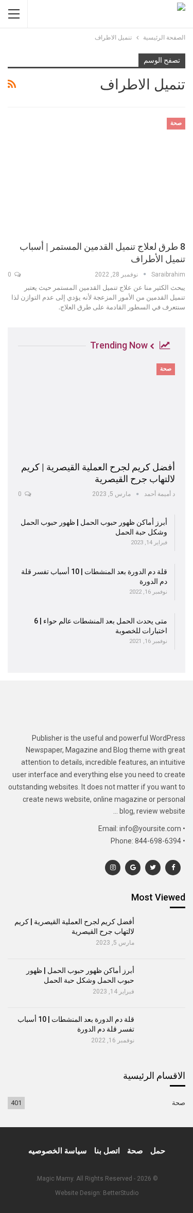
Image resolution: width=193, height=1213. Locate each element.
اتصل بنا (107, 1150)
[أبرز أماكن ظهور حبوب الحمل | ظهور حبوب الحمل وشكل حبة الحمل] (163, 983)
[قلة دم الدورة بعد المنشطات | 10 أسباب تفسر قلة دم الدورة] (163, 1032)
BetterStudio (120, 1193)
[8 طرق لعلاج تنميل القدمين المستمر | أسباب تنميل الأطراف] (96, 174)
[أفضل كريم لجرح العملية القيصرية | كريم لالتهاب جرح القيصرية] (96, 408)
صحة (176, 123)
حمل (157, 1150)
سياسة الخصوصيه (57, 1150)
